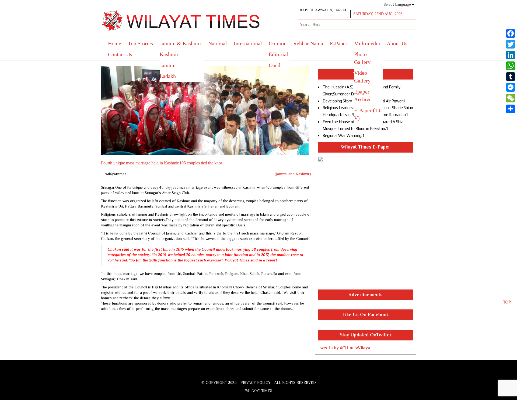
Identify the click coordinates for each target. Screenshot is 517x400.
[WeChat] (510, 98)
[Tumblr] (510, 76)
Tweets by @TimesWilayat (345, 347)
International (248, 43)
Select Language (398, 4)
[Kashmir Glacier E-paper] (365, 223)
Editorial (278, 54)
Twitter (250, 373)
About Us (397, 43)
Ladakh (168, 76)
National (217, 43)
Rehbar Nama (308, 43)
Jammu (168, 65)
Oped (274, 65)
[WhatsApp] (510, 65)
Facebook (242, 373)
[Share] (510, 109)
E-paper (338, 43)
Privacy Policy (255, 382)
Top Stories (140, 43)
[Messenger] (510, 87)
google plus (260, 374)
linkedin (279, 373)
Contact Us (120, 54)
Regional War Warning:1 (344, 135)
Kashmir (169, 54)
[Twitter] (510, 44)
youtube (270, 373)
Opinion (278, 43)
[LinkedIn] (510, 55)
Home (114, 43)
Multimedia (367, 43)
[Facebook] (510, 33)
